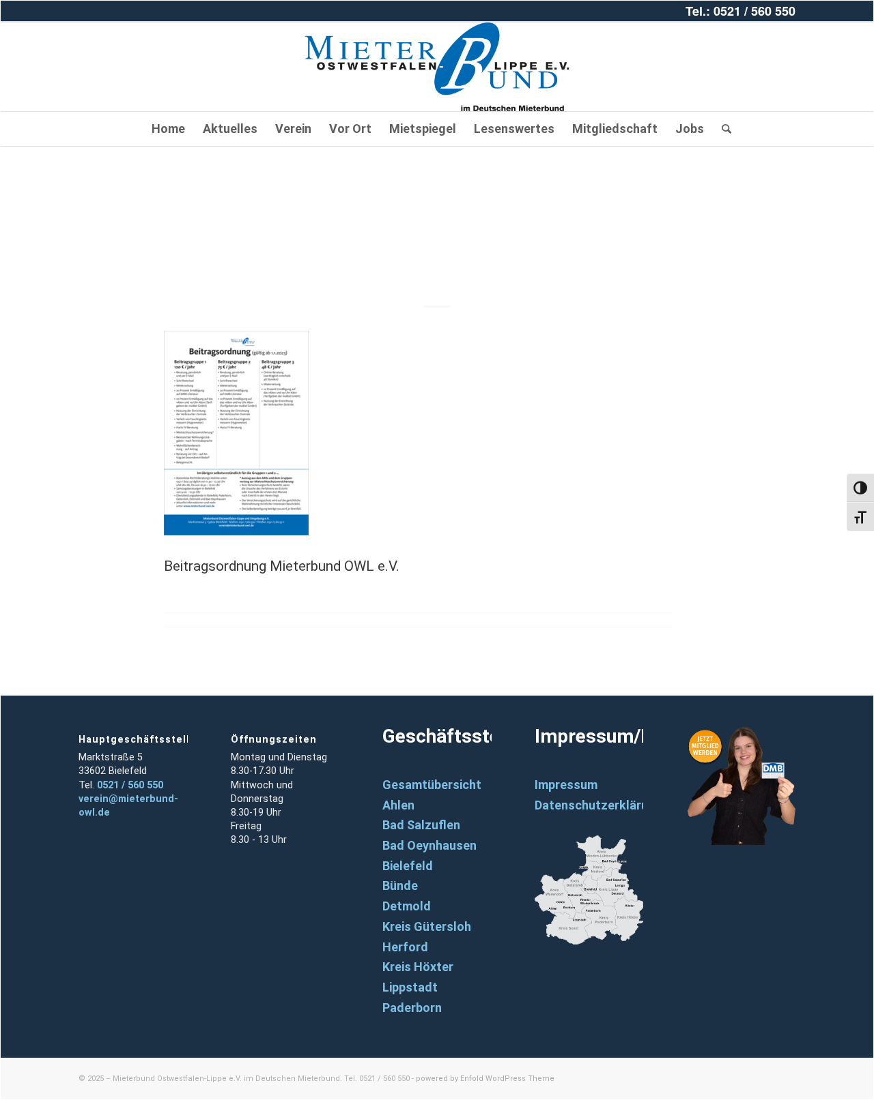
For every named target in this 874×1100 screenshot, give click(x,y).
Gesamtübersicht (431, 784)
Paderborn (412, 1007)
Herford (405, 947)
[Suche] (722, 129)
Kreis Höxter (417, 967)
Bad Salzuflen (421, 825)
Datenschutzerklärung (598, 805)
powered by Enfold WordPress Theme (485, 1078)
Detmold (406, 906)
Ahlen (398, 805)
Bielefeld (407, 866)
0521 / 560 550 (130, 785)
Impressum (566, 784)
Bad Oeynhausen (429, 845)
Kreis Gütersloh (426, 926)
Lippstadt (410, 987)
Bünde (400, 885)
